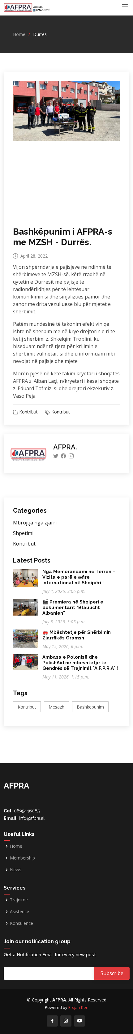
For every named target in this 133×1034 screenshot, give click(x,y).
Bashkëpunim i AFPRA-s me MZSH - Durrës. (62, 237)
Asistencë (19, 911)
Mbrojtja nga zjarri (35, 522)
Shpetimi (23, 533)
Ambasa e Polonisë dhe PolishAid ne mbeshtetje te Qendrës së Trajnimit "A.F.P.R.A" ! (80, 662)
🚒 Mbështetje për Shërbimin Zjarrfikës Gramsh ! (76, 635)
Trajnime (19, 900)
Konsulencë (21, 923)
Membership (22, 858)
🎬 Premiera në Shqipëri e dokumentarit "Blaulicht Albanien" (72, 607)
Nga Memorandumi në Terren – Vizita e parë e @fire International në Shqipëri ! (78, 577)
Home (19, 34)
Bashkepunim (90, 707)
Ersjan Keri (78, 1007)
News (15, 870)
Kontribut (28, 412)
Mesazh (56, 707)
